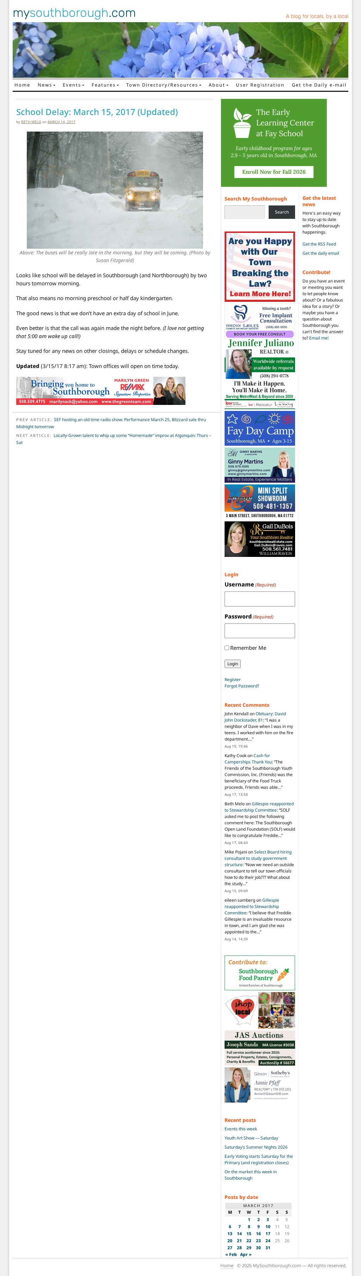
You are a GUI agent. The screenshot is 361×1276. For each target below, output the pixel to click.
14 (239, 1234)
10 (267, 1227)
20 (229, 1241)
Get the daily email (320, 253)
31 (267, 1248)
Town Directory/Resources (162, 85)
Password (249, 616)
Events (72, 85)
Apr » (246, 1254)
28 (239, 1248)
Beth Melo (31, 121)
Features (104, 85)
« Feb (231, 1254)
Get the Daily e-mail (319, 85)
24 (267, 1241)
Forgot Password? (242, 686)
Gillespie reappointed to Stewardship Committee (259, 807)
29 (248, 1248)
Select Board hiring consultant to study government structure (258, 858)
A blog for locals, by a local (317, 16)
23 (258, 1241)
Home (22, 85)
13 (229, 1234)
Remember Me (248, 647)
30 (258, 1248)
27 (229, 1248)
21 (239, 1241)
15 (248, 1234)
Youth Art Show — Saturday (251, 1138)
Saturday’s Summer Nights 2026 (256, 1147)
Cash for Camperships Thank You (248, 759)
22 (248, 1241)
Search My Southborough (256, 198)
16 (258, 1234)
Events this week (241, 1129)
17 (267, 1234)
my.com (74, 12)
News (45, 85)
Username (250, 584)
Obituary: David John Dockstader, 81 (255, 717)
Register (233, 680)
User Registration (260, 85)
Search (282, 212)
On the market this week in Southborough (251, 1175)
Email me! (319, 338)
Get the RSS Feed (319, 244)
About (217, 85)
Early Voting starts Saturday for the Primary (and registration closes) (259, 1159)
